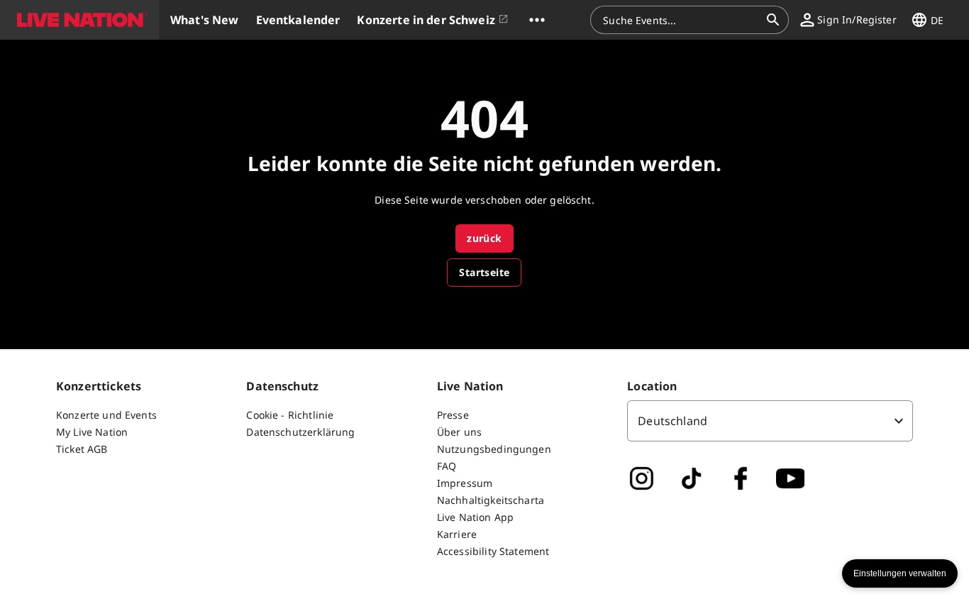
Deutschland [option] (672, 421)
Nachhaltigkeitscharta (490, 500)
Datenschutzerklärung (300, 432)
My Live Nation (92, 432)
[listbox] (770, 421)
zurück (484, 238)
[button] (79, 20)
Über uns (459, 432)
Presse (453, 415)
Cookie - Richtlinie (289, 415)
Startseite (484, 272)
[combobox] (681, 20)
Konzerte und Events (106, 415)
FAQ (446, 466)
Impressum (464, 483)
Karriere (457, 534)
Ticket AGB (82, 449)
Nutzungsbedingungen (494, 449)
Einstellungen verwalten (899, 573)
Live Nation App (475, 517)
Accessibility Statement (493, 551)
